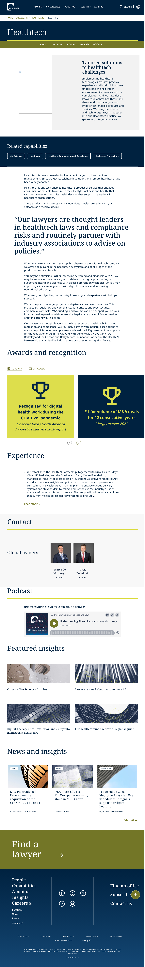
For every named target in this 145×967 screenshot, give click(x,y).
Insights (85, 6)
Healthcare (37, 17)
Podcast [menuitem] (84, 44)
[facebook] (62, 893)
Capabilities (53, 6)
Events (15, 918)
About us (70, 6)
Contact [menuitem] (71, 44)
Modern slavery (92, 936)
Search (128, 7)
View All (129, 820)
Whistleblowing (116, 936)
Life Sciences (16, 156)
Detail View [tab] (39, 368)
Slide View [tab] (17, 368)
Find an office (124, 886)
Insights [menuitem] (97, 44)
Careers (98, 6)
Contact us (121, 903)
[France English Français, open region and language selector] (138, 7)
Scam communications (64, 940)
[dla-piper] (14, 6)
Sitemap (85, 940)
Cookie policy (68, 936)
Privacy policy (23, 936)
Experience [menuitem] (58, 44)
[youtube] (72, 904)
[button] (78, 443)
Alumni (16, 923)
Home (10, 17)
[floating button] (135, 894)
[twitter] (83, 893)
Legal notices (46, 936)
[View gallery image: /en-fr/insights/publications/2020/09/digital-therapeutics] (38, 713)
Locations (17, 909)
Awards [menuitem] (44, 44)
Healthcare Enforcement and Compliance (68, 156)
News (15, 914)
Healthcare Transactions (107, 156)
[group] (40, 406)
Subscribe (120, 894)
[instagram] (72, 893)
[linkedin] (62, 904)
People (38, 6)
